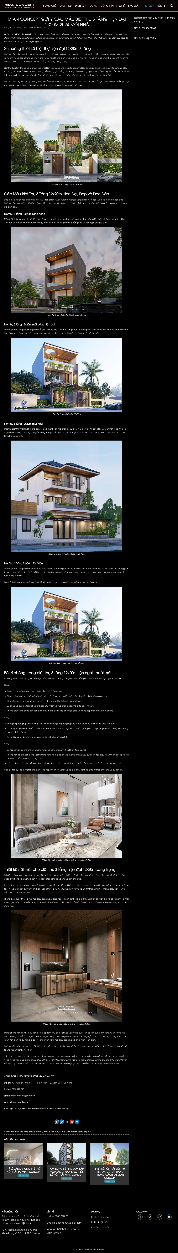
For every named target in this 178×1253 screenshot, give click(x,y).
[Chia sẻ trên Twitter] (62, 1121)
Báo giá (133, 5)
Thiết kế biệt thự (35, 1131)
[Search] (171, 6)
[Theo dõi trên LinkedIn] (169, 1217)
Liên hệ (161, 5)
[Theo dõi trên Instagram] (150, 1217)
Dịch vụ (79, 5)
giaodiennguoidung (40, 27)
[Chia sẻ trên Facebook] (57, 1121)
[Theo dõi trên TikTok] (159, 1217)
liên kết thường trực (82, 1131)
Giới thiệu (65, 5)
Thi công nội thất (100, 1227)
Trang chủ (49, 5)
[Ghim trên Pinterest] (72, 1121)
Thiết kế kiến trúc (50, 1131)
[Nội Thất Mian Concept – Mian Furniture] (19, 6)
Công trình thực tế (113, 5)
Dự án (93, 5)
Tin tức (148, 5)
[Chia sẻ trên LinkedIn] (77, 1121)
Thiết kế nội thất (99, 1222)
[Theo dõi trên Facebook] (140, 1217)
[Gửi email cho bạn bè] (67, 1121)
